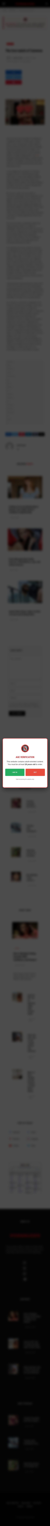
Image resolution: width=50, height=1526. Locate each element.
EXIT (35, 772)
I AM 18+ (14, 772)
